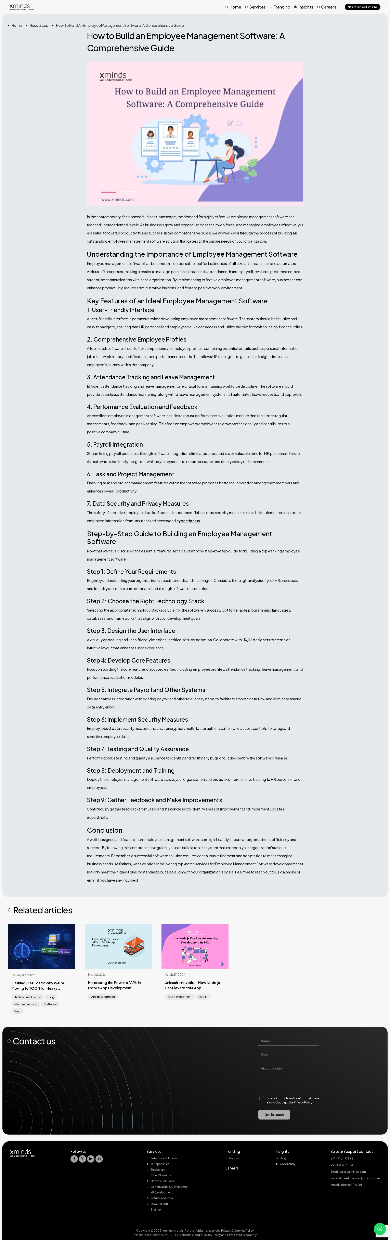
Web (17, 1011)
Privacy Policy (303, 1102)
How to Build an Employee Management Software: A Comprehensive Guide (120, 25)
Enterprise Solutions (164, 1158)
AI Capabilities (160, 1164)
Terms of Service (238, 1235)
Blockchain (158, 1169)
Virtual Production (162, 1198)
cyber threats (188, 520)
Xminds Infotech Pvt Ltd (178, 1230)
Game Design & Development (170, 1186)
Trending (282, 6)
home (17, 25)
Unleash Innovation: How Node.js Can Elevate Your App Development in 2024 (192, 985)
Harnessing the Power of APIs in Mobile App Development (114, 985)
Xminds (125, 863)
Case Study (287, 1164)
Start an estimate (362, 7)
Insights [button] (305, 6)
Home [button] (235, 6)
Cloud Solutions (161, 1175)
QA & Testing (159, 1203)
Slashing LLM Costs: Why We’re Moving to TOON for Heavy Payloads (37, 986)
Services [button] (257, 6)
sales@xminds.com (353, 1171)
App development (103, 996)
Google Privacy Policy (206, 1235)
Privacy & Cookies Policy (237, 1230)
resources (39, 25)
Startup (156, 1209)
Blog (51, 997)
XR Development (162, 1192)
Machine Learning (25, 1004)
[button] (380, 1229)
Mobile (202, 996)
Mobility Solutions (162, 1181)
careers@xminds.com (365, 1178)
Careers (328, 6)
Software (50, 1004)
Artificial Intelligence (27, 997)
